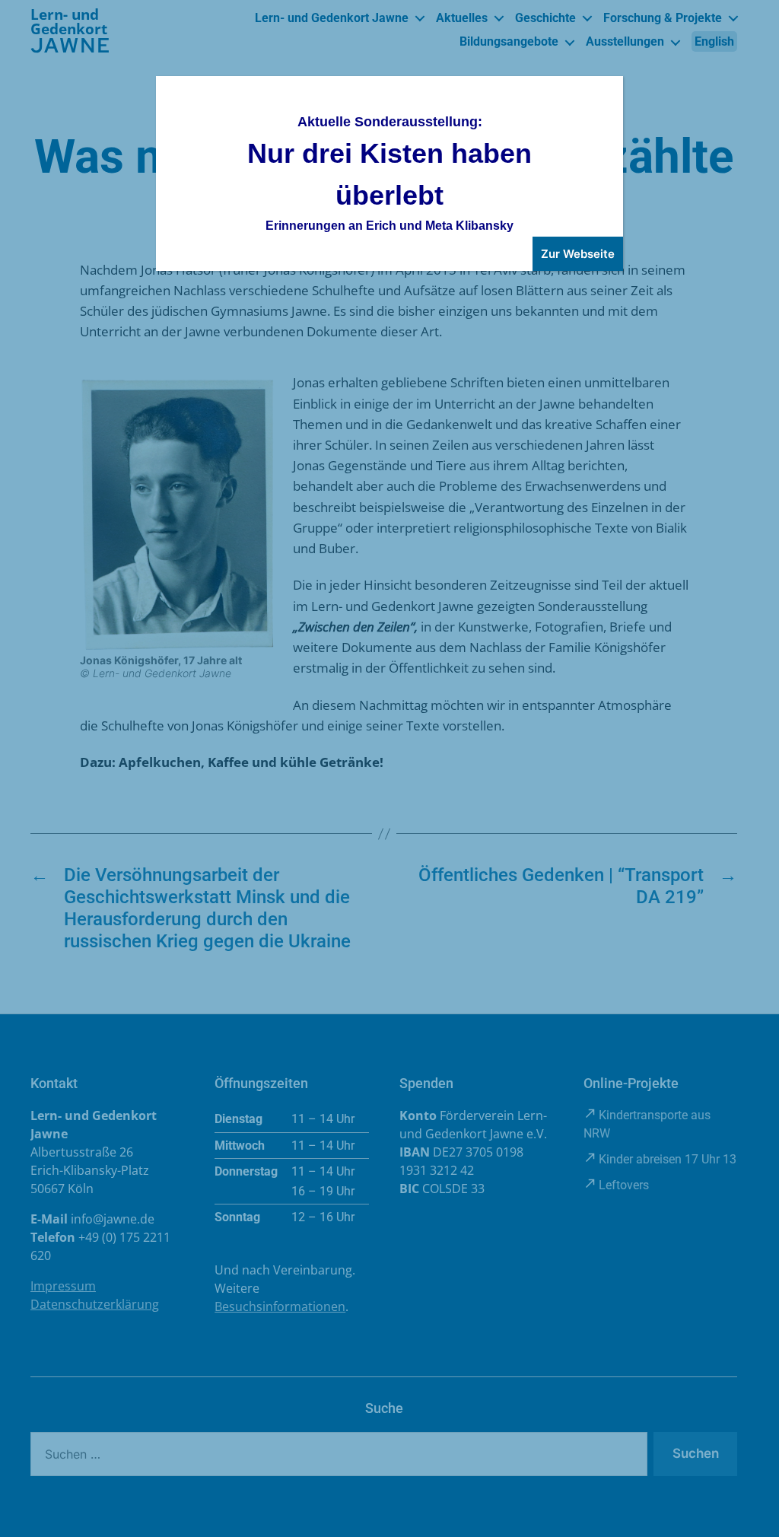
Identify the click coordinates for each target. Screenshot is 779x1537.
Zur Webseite (578, 254)
